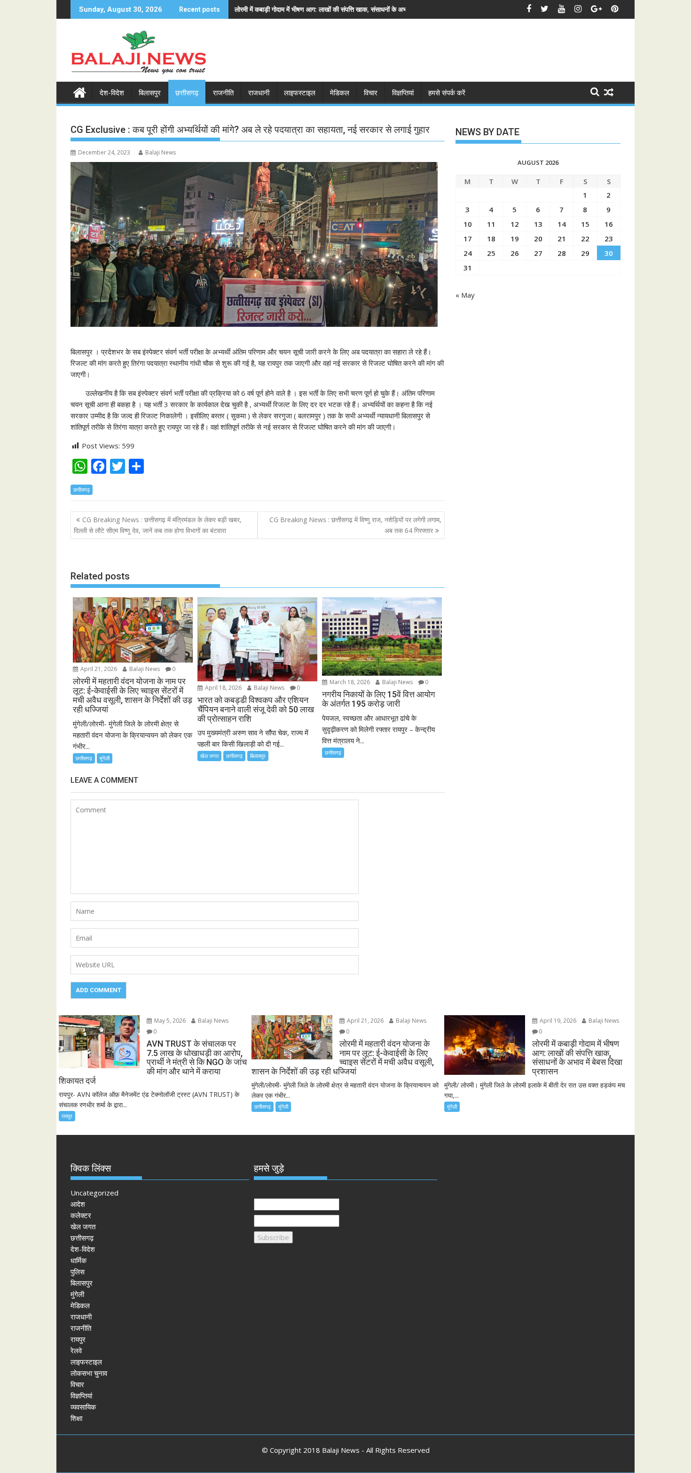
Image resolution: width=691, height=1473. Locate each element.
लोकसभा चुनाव (89, 1373)
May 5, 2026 (169, 1021)
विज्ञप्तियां (403, 93)
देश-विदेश (112, 93)
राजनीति (223, 93)
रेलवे (76, 1350)
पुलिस (78, 1271)
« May (465, 295)
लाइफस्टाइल (299, 93)
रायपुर (67, 1115)
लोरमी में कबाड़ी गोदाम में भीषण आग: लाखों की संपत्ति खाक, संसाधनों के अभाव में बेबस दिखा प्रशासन (349, 9)
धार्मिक (78, 1260)
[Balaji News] (79, 91)
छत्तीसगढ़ (186, 93)
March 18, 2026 (349, 682)
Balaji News (160, 152)
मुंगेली (105, 758)
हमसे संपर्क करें (446, 93)
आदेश (78, 1204)
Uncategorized (94, 1192)
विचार (370, 93)
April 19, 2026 (557, 1021)
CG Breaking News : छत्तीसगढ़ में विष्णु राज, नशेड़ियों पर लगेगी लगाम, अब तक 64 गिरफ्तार (355, 524)
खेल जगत (209, 755)
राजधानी (258, 93)
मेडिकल (339, 93)
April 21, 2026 (98, 669)
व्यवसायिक (83, 1406)
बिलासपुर (150, 93)
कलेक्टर (81, 1215)
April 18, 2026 (223, 688)
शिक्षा (76, 1418)
